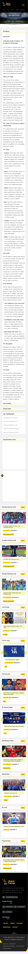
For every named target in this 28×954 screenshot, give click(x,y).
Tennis (12, 9)
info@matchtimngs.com (12, 897)
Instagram (21, 906)
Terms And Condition (9, 946)
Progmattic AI (20, 939)
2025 (4, 701)
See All (22, 507)
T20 (5, 733)
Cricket (8, 9)
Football (17, 9)
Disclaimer (13, 944)
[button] (2, 552)
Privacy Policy (20, 946)
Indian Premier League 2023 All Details (14, 726)
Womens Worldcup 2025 (8, 601)
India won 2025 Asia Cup (10, 793)
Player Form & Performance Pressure (11, 428)
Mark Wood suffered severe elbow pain (14, 826)
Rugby (12, 21)
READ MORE (13, 530)
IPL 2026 (5, 634)
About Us (5, 944)
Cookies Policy (7, 948)
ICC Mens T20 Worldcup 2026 (11, 559)
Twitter (9, 912)
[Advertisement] (14, 456)
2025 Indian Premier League (12, 659)
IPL (5, 666)
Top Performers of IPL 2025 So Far (10, 417)
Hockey (15, 927)
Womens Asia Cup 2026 (8, 534)
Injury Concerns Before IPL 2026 (10, 421)
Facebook (9, 906)
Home (4, 9)
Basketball (23, 9)
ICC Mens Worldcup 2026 (8, 566)
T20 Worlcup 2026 (7, 868)
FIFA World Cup (6, 768)
